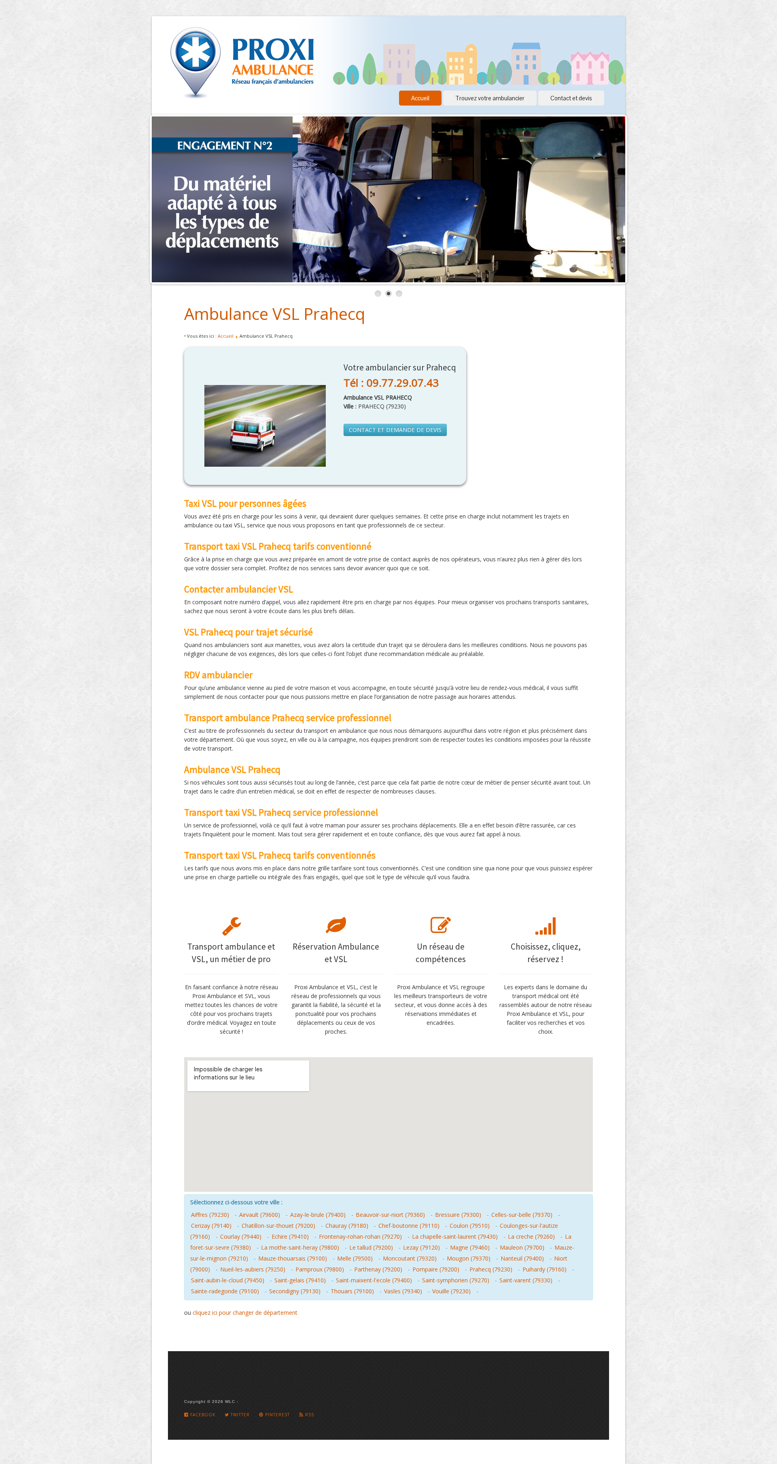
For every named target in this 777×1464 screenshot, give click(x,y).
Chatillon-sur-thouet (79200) (278, 1225)
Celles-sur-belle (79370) (521, 1215)
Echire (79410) (290, 1236)
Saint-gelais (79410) (300, 1280)
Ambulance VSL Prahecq (274, 314)
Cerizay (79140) (211, 1225)
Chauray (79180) (346, 1225)
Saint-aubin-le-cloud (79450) (227, 1280)
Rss (309, 1414)
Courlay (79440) (240, 1236)
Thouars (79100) (352, 1291)
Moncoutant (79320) (410, 1258)
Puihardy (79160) (544, 1269)
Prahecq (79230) (490, 1269)
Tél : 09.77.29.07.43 (391, 382)
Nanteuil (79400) (522, 1258)
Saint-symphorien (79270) (455, 1280)
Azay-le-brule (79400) (318, 1215)
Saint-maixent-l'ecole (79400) (374, 1280)
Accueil (420, 98)
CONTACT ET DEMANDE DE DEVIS (395, 430)
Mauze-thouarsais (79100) (292, 1258)
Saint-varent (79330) (525, 1280)
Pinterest (276, 1414)
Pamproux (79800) (319, 1269)
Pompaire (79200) (435, 1269)
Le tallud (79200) (371, 1247)
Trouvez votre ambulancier (489, 98)
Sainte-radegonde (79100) (225, 1291)
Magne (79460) (470, 1247)
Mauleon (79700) (522, 1247)
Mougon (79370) (468, 1258)
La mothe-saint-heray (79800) (300, 1247)
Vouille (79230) (451, 1291)
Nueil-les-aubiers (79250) (252, 1269)
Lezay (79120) (421, 1247)
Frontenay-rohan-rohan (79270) (360, 1236)
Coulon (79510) (470, 1225)
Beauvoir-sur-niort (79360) (390, 1215)
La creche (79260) (531, 1236)
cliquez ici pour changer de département (245, 1312)
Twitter (239, 1414)
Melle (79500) (355, 1258)
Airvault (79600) (259, 1215)
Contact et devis (571, 98)
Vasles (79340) (403, 1291)
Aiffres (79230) (210, 1215)
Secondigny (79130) (295, 1291)
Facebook (202, 1414)
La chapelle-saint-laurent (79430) (455, 1236)
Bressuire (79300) (458, 1215)
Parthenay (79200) (378, 1269)
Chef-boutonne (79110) (408, 1225)
